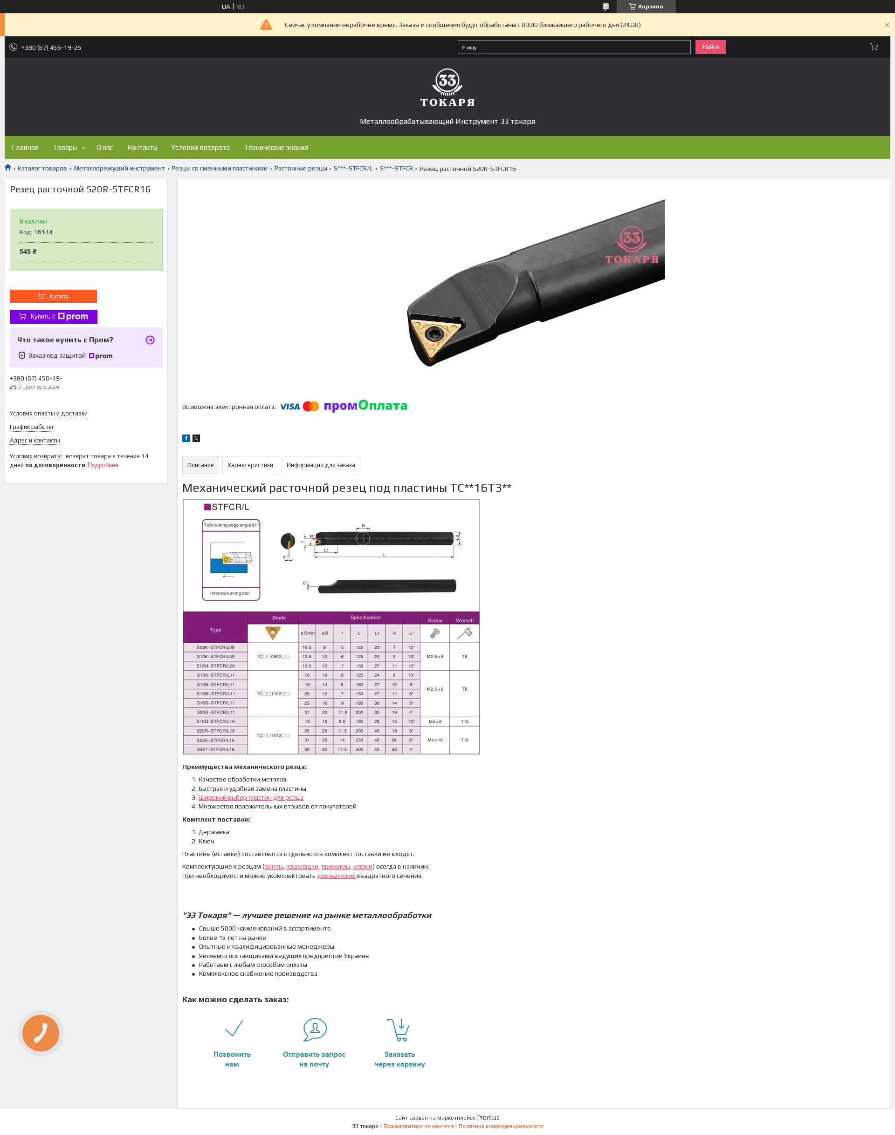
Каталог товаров (42, 168)
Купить (59, 296)
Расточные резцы (301, 168)
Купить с (43, 316)
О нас (104, 147)
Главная (25, 147)
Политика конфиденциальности (501, 1126)
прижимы (336, 866)
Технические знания (276, 147)
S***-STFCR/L (353, 168)
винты (273, 866)
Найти (710, 46)
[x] (196, 439)
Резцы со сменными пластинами (220, 168)
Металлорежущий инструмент (119, 168)
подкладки (302, 866)
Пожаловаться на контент (419, 1126)
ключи (362, 866)
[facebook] (186, 439)
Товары (65, 147)
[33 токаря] (447, 87)
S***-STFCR (396, 168)
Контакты (142, 147)
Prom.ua (488, 1117)
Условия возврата (201, 147)
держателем (336, 875)
